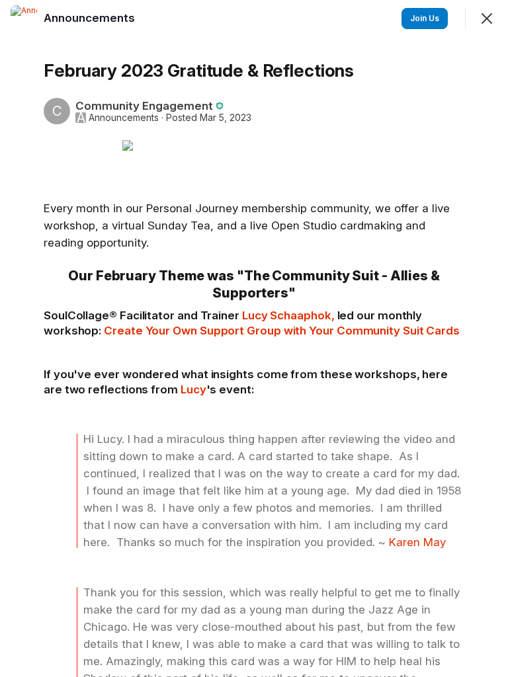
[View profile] (24, 18)
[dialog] (254, 338)
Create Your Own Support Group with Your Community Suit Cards (282, 330)
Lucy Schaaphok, (288, 315)
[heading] (91, 18)
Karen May (417, 542)
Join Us (424, 18)
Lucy (193, 389)
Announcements (124, 117)
